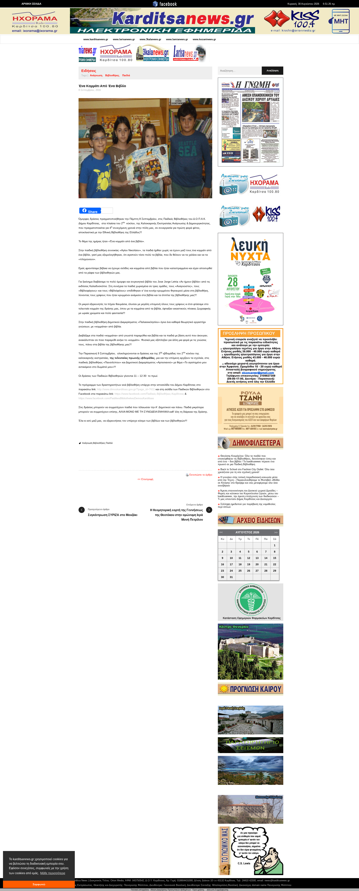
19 (248, 564)
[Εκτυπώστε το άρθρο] (187, 474)
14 (265, 558)
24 (231, 570)
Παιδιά (126, 75)
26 (248, 570)
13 (257, 558)
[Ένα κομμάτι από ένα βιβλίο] (145, 148)
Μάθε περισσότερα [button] (52, 873)
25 (240, 570)
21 (265, 564)
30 (222, 577)
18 (240, 564)
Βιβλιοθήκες (112, 75)
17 (231, 564)
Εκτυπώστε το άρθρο (200, 474)
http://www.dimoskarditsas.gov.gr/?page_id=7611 (126, 389)
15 (274, 558)
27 (257, 570)
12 (248, 558)
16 (222, 564)
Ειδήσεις (88, 71)
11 (240, 558)
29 (274, 570)
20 (257, 564)
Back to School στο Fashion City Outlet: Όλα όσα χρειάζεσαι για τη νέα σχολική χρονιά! (246, 471)
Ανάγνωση (96, 75)
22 (274, 564)
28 (265, 570)
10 (231, 558)
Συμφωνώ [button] (39, 884)
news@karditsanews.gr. (277, 880)
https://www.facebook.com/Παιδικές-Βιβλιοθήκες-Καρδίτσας (149, 393)
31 (231, 577)
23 (222, 570)
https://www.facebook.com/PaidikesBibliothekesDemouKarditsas (116, 398)
